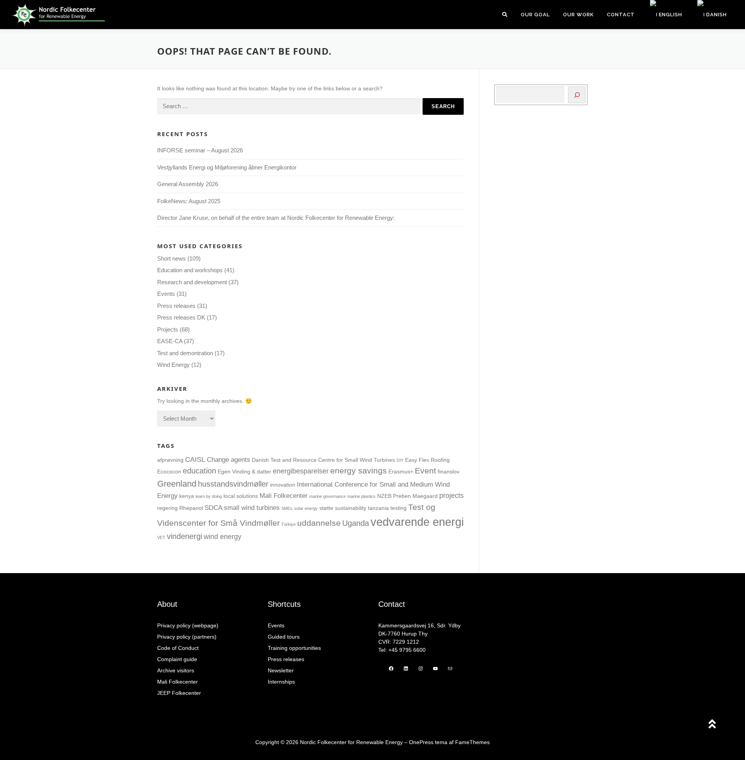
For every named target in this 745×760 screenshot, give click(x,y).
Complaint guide (177, 659)
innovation (282, 485)
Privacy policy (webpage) (187, 625)
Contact (621, 14)
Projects (167, 329)
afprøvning (170, 460)
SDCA (213, 507)
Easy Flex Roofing (427, 460)
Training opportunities (294, 648)
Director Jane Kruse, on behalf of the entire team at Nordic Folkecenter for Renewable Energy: (276, 217)
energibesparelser (301, 471)
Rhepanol (191, 508)
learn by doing (209, 496)
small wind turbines (252, 507)
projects (451, 495)
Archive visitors (175, 670)
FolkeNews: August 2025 (188, 201)
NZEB (384, 496)
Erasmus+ (400, 471)
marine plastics (361, 496)
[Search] (577, 94)
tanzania (378, 508)
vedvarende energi (417, 521)
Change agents (228, 459)
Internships (281, 682)
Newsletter (281, 670)
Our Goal (535, 14)
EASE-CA (169, 341)
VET (161, 537)
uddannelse (319, 523)
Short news (171, 258)
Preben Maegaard (415, 496)
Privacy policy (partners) (187, 637)
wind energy (222, 536)
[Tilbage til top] (712, 725)
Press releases (176, 305)
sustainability (350, 508)
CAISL (195, 459)
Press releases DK (181, 317)
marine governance (327, 496)
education (199, 470)
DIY (400, 460)
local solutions (241, 496)
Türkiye (288, 524)
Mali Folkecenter (284, 495)
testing (398, 508)
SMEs (287, 508)
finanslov (448, 471)
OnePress (421, 742)
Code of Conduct (178, 648)
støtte (326, 508)
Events (166, 293)
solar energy (306, 508)
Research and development (192, 282)
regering (167, 508)
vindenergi (184, 536)
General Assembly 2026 (187, 184)
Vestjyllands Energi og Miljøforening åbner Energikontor (227, 167)
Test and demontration (185, 353)
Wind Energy (173, 364)
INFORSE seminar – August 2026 (200, 150)
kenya (186, 496)
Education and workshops (190, 270)
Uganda (355, 523)
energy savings (358, 470)
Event (425, 470)
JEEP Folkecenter (179, 693)
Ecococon (169, 471)
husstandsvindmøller (233, 484)
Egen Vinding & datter (244, 471)
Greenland (176, 484)
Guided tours (284, 637)
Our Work (578, 14)
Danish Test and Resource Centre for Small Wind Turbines (323, 460)
